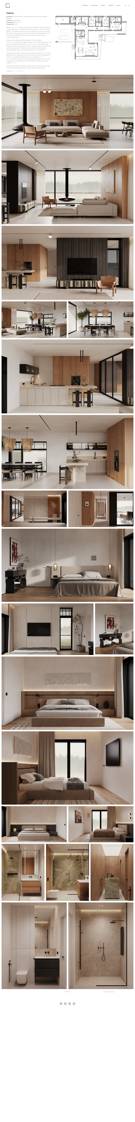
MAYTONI (45, 53)
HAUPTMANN (10, 42)
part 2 (18, 71)
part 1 (14, 71)
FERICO (14, 63)
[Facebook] (65, 1003)
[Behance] (74, 1003)
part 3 (21, 71)
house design (15, 27)
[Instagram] (61, 1003)
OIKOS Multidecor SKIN (31, 44)
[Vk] (69, 1003)
